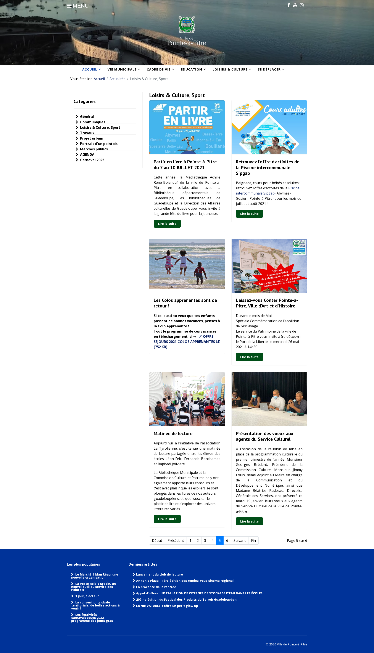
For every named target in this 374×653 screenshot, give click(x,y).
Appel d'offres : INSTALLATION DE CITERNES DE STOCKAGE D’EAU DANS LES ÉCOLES (199, 593)
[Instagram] (301, 5)
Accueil (89, 69)
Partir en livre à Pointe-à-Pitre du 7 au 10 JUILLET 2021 (185, 164)
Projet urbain (91, 138)
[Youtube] (295, 5)
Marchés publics (93, 149)
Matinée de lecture (173, 433)
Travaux (86, 132)
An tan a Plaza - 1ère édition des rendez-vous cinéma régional (185, 580)
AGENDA (86, 154)
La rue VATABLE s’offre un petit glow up (167, 605)
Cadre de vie (159, 69)
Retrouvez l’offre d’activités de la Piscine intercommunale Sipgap (267, 167)
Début (157, 540)
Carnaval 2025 (91, 159)
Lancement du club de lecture (159, 574)
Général (86, 116)
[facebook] (288, 5)
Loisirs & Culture (230, 69)
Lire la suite (167, 224)
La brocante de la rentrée (156, 587)
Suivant (240, 540)
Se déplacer (269, 69)
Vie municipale (122, 69)
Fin (253, 540)
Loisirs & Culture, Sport (99, 127)
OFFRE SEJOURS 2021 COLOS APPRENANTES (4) (187, 341)
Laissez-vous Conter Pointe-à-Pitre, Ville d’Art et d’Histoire (267, 303)
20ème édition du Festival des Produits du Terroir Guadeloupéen (186, 599)
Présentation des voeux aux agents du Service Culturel (264, 436)
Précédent (176, 540)
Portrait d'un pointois (98, 143)
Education (191, 69)
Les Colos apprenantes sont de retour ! (185, 303)
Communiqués (92, 122)
